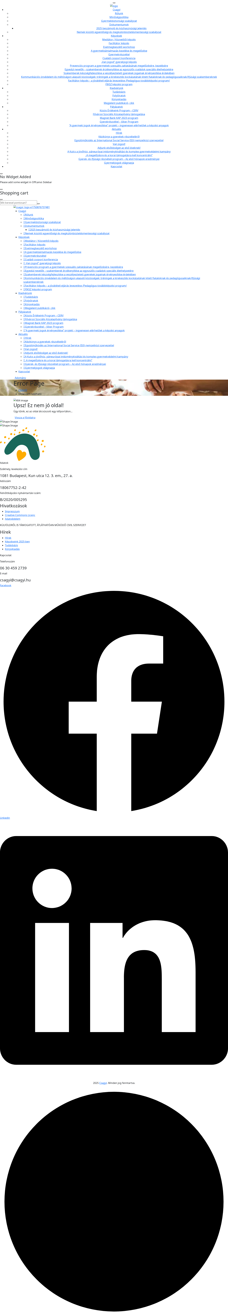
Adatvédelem (12, 519)
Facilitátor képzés (119, 43)
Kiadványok (116, 88)
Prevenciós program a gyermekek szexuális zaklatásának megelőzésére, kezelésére (119, 65)
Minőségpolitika (119, 17)
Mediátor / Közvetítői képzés (119, 39)
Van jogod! (119, 144)
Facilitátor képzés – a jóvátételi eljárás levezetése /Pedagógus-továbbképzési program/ (119, 80)
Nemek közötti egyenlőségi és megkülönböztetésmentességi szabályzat (119, 32)
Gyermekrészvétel (119, 54)
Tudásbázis (118, 91)
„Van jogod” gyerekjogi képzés (119, 62)
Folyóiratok (119, 95)
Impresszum (12, 511)
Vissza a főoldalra (25, 417)
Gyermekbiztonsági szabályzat (119, 21)
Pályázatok (116, 106)
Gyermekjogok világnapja (119, 162)
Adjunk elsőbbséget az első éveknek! (119, 148)
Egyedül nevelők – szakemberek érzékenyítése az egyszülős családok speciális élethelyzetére (119, 69)
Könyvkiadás (119, 99)
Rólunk (119, 13)
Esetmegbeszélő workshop (119, 47)
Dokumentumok (119, 24)
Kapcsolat (116, 166)
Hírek (119, 133)
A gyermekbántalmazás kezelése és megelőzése (119, 50)
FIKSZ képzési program (118, 84)
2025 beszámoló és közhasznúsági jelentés (121, 28)
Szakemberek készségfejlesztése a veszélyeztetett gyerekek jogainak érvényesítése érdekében (119, 73)
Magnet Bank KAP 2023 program (119, 118)
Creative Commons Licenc (20, 515)
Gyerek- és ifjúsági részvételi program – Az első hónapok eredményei (118, 159)
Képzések (116, 35)
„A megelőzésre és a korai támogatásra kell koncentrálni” (119, 155)
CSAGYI (22, 390)
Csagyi (116, 9)
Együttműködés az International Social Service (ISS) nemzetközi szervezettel (118, 140)
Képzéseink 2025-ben (17, 541)
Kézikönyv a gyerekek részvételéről (119, 136)
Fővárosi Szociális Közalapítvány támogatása (119, 114)
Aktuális (116, 129)
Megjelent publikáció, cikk (119, 103)
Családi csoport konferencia (119, 58)
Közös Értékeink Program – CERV (119, 110)
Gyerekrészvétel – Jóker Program (119, 121)
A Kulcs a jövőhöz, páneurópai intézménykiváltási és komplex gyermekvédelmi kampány (119, 151)
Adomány (20, 377)
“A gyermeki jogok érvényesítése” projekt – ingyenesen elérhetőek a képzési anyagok (119, 125)
